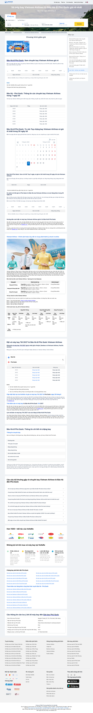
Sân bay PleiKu (70, 658)
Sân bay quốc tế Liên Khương (74, 656)
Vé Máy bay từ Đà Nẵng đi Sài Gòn (13, 658)
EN (86, 2)
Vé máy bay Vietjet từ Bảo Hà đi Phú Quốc (17, 591)
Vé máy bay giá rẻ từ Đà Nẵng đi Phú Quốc (17, 578)
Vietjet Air (48, 646)
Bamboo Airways (50, 649)
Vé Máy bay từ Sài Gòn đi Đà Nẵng (13, 656)
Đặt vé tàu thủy (50, 681)
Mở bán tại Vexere (50, 691)
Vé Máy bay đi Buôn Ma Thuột (33, 656)
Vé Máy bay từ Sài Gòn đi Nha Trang (13, 649)
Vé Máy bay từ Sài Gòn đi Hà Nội (12, 651)
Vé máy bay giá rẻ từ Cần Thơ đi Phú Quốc (17, 583)
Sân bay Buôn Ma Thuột (73, 653)
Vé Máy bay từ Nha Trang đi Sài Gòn (13, 644)
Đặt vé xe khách (50, 674)
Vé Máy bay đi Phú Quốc (32, 663)
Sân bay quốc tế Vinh (72, 663)
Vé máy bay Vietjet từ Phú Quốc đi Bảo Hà (17, 602)
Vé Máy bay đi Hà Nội (31, 646)
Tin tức (27, 679)
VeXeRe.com (24, 224)
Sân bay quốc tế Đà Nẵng (73, 649)
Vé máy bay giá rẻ (17, 32)
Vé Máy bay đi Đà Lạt (31, 653)
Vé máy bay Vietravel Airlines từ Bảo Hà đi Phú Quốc (19, 597)
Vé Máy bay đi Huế (30, 665)
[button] (36, 489)
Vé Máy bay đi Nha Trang (32, 649)
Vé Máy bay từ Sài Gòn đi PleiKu (12, 665)
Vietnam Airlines (50, 644)
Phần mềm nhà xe (50, 693)
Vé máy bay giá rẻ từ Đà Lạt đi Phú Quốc (45, 578)
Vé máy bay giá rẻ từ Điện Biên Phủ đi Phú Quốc (47, 580)
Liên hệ (27, 681)
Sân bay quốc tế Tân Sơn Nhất (74, 644)
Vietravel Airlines (50, 651)
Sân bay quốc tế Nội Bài (73, 646)
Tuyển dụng (28, 677)
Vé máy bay (57, 2)
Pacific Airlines (49, 653)
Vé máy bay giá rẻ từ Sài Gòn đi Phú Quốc (17, 573)
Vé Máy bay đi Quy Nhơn (32, 660)
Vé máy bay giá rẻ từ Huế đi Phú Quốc (45, 583)
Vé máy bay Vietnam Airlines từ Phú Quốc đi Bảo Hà (19, 599)
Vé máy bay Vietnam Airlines (32, 32)
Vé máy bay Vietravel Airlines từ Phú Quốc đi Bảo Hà (19, 607)
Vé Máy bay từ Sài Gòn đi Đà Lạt (12, 660)
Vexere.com (8, 32)
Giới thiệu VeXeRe (30, 674)
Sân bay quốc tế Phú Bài (73, 665)
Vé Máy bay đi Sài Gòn (31, 644)
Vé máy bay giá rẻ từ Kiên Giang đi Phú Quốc (46, 573)
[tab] (10, 16)
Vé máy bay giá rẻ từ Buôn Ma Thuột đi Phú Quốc (47, 575)
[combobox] (7, 25)
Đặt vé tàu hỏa (49, 679)
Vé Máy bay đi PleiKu (31, 658)
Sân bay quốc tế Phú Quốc (73, 660)
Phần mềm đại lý (50, 696)
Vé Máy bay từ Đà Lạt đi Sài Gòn (12, 653)
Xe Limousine (69, 2)
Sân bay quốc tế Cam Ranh (73, 651)
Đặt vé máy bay (50, 677)
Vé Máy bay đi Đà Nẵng (31, 651)
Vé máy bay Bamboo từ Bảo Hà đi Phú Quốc (17, 594)
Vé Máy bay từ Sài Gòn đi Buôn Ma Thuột (15, 663)
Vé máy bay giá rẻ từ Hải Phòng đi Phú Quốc (17, 580)
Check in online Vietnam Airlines (27, 300)
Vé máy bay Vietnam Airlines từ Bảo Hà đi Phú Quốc (54, 32)
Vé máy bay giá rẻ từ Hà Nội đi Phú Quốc (16, 575)
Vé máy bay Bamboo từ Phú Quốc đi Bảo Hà (17, 605)
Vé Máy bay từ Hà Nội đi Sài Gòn (12, 646)
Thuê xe (63, 2)
